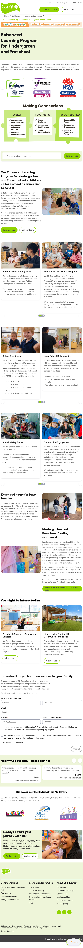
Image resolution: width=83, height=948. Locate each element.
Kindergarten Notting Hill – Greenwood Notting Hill (57, 635)
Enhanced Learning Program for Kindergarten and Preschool (27, 19)
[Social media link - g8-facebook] (59, 912)
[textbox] (33, 156)
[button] (2, 87)
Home (7, 16)
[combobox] (31, 155)
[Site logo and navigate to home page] (15, 8)
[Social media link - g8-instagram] (64, 912)
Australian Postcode (52, 717)
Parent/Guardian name (11, 698)
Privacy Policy (42, 727)
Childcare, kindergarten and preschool (27, 16)
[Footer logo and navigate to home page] (6, 871)
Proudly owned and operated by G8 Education (63, 939)
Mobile (4, 717)
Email (3, 708)
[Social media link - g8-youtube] (69, 912)
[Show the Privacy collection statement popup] (25, 742)
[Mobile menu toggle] (81, 9)
